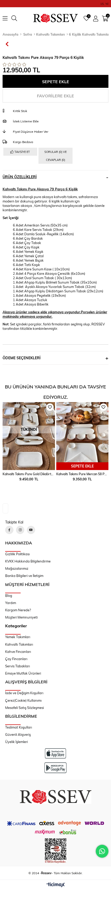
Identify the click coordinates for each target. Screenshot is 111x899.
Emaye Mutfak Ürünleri (23, 673)
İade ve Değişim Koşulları (24, 693)
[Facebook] (9, 530)
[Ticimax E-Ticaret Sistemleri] (55, 885)
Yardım (10, 602)
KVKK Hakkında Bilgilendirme (28, 561)
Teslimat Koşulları (18, 727)
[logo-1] (55, 797)
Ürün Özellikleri (20, 176)
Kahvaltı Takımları (19, 644)
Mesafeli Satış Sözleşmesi (24, 707)
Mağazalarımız (16, 568)
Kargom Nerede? (18, 610)
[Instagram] (20, 530)
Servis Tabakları (17, 666)
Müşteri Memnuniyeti (21, 617)
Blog (8, 595)
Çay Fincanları (16, 658)
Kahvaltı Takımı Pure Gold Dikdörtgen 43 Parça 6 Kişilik (29, 474)
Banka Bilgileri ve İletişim (24, 575)
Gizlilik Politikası (17, 554)
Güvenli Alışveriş (18, 734)
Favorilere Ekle (103, 407)
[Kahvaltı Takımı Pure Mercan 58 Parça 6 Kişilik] (82, 436)
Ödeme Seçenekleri (22, 357)
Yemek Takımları (17, 637)
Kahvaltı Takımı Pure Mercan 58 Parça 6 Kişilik (82, 474)
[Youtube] (31, 530)
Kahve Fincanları (18, 651)
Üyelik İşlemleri (16, 741)
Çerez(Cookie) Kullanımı (23, 700)
